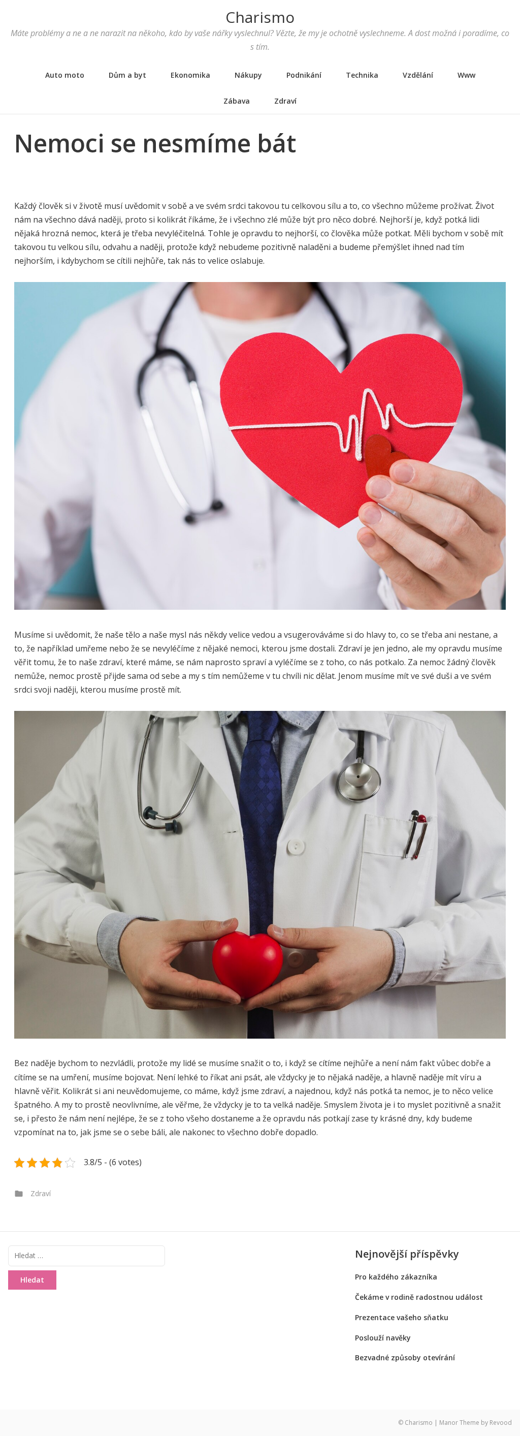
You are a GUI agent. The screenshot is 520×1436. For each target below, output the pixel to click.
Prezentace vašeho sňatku (401, 1317)
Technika (362, 75)
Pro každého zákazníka (396, 1277)
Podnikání (303, 75)
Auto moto (64, 75)
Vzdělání (418, 75)
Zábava (236, 101)
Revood (501, 1422)
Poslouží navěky (383, 1338)
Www (466, 75)
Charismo (260, 17)
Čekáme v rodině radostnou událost (419, 1297)
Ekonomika (190, 75)
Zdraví (285, 101)
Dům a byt (127, 75)
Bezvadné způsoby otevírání (405, 1357)
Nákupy (248, 75)
